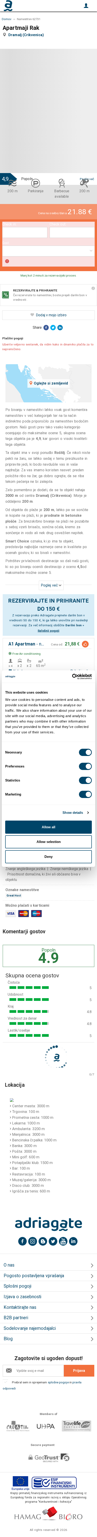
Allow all (48, 827)
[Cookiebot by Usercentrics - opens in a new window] (72, 677)
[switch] (85, 766)
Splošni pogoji (17, 1286)
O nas (9, 1265)
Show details (72, 812)
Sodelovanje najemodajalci (30, 1328)
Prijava (79, 1370)
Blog (8, 1338)
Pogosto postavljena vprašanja (34, 1275)
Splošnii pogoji (48, 630)
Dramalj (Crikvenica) (27, 35)
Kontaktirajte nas (20, 1307)
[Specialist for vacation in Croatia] (48, 1224)
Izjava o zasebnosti (23, 1296)
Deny (48, 857)
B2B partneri (16, 1317)
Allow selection (49, 842)
